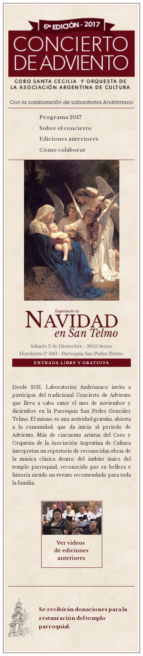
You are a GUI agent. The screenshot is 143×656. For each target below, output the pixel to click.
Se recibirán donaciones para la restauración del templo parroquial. (83, 618)
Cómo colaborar (62, 150)
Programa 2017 (60, 117)
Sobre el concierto (65, 128)
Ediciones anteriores (68, 139)
